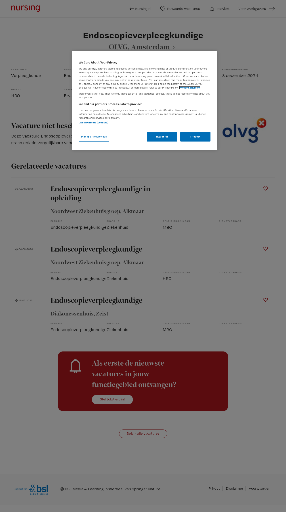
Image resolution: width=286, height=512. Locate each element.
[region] (144, 100)
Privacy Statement (189, 87)
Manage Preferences (94, 136)
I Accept (195, 136)
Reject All (162, 136)
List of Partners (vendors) (93, 122)
